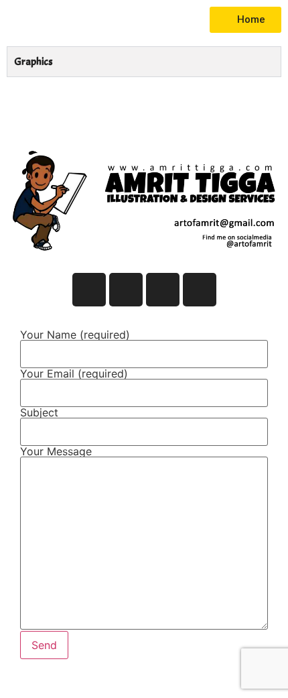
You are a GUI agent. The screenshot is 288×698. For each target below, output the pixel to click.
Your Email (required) (74, 374)
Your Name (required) (75, 335)
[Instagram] (162, 289)
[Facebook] (89, 289)
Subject (39, 413)
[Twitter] (126, 289)
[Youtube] (199, 289)
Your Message (56, 452)
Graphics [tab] (33, 61)
